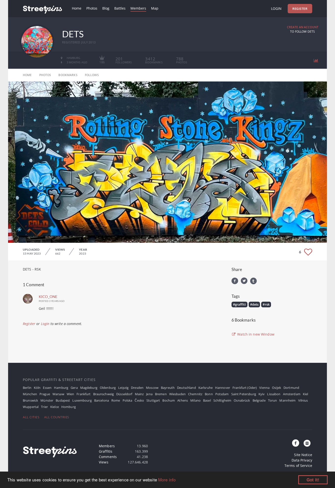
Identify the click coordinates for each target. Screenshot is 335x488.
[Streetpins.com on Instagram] (307, 443)
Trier (44, 407)
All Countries (56, 417)
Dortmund (291, 387)
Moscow (152, 387)
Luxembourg (81, 400)
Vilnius (303, 400)
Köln (37, 387)
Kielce (54, 407)
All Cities (31, 417)
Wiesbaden (177, 394)
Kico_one (48, 296)
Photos (91, 8)
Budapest (63, 400)
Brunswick (30, 400)
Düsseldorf (124, 394)
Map (154, 8)
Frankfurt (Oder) (244, 387)
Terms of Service (298, 465)
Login (276, 8)
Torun (272, 400)
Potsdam (222, 394)
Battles (120, 8)
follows (92, 75)
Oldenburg (108, 387)
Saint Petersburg (243, 394)
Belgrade (259, 400)
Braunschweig (103, 394)
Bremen (161, 394)
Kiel (305, 394)
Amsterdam (291, 394)
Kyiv (261, 394)
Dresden (137, 387)
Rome (115, 400)
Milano (195, 400)
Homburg (68, 407)
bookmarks (67, 75)
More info (167, 479)
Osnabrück (242, 400)
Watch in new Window (255, 334)
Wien (70, 394)
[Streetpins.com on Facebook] (296, 443)
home (27, 75)
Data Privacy (302, 460)
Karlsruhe (205, 387)
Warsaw (58, 394)
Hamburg (61, 387)
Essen (47, 387)
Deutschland (186, 387)
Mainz (139, 394)
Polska (127, 400)
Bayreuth (168, 387)
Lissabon (273, 394)
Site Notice (303, 454)
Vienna (264, 387)
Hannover (222, 387)
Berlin (27, 387)
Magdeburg (88, 387)
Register (299, 8)
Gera (74, 387)
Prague (44, 394)
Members (138, 8)
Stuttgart (153, 400)
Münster (46, 400)
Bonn (209, 394)
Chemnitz (195, 394)
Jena (149, 394)
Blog (105, 8)
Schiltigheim (222, 400)
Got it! (313, 480)
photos (45, 75)
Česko (139, 400)
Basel (207, 400)
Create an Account (302, 27)
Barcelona (101, 400)
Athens (182, 400)
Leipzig (123, 387)
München (30, 394)
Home (76, 8)
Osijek (276, 387)
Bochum (168, 400)
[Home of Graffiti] (42, 8)
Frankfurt (83, 394)
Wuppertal (31, 407)
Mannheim (287, 400)
